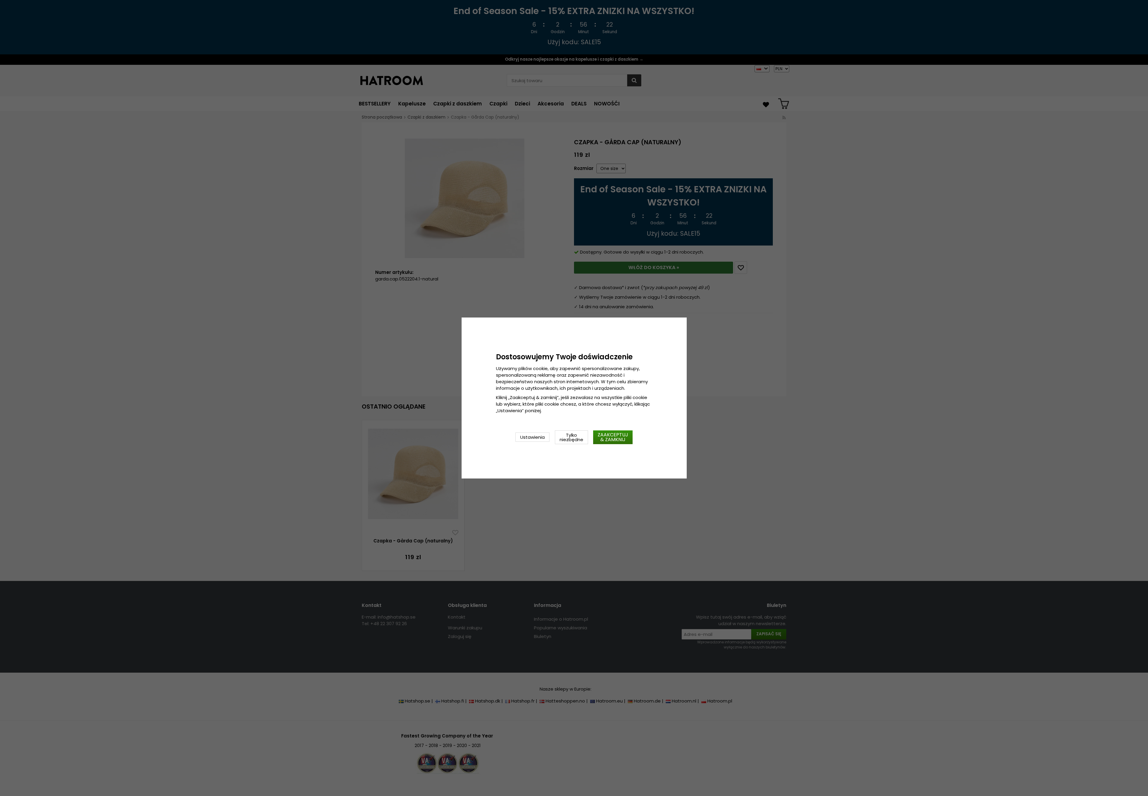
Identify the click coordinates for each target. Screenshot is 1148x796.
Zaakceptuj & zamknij (613, 437)
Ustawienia (532, 437)
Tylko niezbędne (571, 437)
